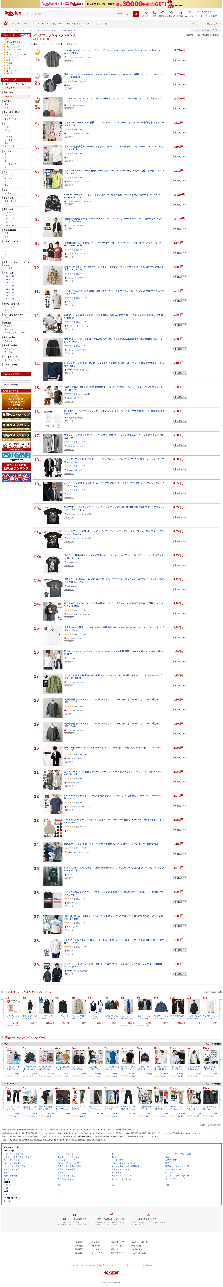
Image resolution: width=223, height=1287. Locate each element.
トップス (10, 44)
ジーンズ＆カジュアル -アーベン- (78, 254)
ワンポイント (10, 140)
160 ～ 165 (9, 276)
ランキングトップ (41, 24)
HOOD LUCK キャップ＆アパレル (78, 181)
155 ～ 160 (9, 289)
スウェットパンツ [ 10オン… (160, 1108)
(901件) (180, 1116)
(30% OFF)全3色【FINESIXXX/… (112, 1017)
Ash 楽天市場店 (73, 783)
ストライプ (9, 136)
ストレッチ (9, 307)
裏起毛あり (9, 348)
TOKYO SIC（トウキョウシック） (78, 370)
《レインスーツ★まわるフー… (127, 1017)
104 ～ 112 (9, 219)
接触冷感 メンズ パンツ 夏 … (29, 1108)
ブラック (8, 175)
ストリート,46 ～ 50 (66, 30)
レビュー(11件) (80, 322)
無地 (6, 127)
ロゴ (6, 133)
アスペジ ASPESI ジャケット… (79, 1017)
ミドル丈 (8, 268)
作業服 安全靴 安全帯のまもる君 (78, 852)
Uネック (8, 204)
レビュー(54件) (80, 153)
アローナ (70, 951)
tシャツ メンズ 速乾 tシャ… (112, 1068)
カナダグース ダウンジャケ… (45, 1017)
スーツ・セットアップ (16, 55)
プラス (7, 318)
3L (6, 257)
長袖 (6, 107)
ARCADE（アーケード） (75, 398)
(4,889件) (33, 1116)
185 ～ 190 (9, 299)
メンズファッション (46, 30)
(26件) (196, 1076)
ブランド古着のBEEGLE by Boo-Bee (79, 57)
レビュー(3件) (80, 129)
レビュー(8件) (80, 490)
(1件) (81, 1076)
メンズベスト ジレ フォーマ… (95, 1017)
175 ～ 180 (9, 286)
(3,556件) (132, 1076)
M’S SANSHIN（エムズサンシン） (79, 614)
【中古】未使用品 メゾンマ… (62, 1017)
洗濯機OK (9, 326)
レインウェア (12, 57)
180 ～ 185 (9, 292)
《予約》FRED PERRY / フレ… (144, 1068)
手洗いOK (9, 329)
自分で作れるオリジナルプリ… (13, 1017)
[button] (155, 14)
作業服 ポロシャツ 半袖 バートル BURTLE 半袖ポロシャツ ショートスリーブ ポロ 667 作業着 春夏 (111, 843)
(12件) (32, 1076)
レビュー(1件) (80, 81)
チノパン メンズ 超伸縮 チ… (78, 1108)
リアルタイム (87, 24)
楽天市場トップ (9, 30)
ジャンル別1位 (101, 24)
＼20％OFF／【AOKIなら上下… (13, 1068)
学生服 (9, 63)
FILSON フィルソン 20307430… (161, 1017)
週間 (68, 44)
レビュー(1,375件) (82, 394)
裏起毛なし (9, 352)
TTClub (69, 875)
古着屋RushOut (72, 562)
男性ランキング (57, 24)
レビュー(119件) (81, 754)
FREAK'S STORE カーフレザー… (177, 1017)
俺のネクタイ (71, 903)
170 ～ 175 (9, 283)
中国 (6, 236)
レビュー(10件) (80, 947)
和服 (8, 60)
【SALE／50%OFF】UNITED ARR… (95, 1109)
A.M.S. (69, 157)
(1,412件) (66, 1076)
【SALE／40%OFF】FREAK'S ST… (30, 1069)
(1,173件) (197, 1116)
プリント (8, 130)
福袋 (8, 68)
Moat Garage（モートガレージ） (78, 326)
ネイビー (8, 185)
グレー (7, 182)
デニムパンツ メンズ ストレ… (111, 1108)
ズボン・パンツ (13, 47)
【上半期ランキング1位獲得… (94, 1068)
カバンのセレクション (74, 638)
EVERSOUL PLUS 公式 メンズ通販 (79, 514)
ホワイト (8, 178)
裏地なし (8, 340)
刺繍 (6, 143)
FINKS (69, 831)
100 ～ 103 (9, 225)
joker (68, 494)
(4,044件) (82, 1116)
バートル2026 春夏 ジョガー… (209, 1108)
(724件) (147, 1116)
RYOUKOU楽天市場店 (74, 470)
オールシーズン (11, 164)
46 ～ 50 (8, 96)
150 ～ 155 (9, 296)
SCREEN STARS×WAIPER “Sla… (79, 1068)
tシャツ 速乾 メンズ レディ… (63, 1068)
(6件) (130, 1025)
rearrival (8, 193)
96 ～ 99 (8, 222)
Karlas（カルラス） (73, 927)
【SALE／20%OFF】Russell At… (194, 1068)
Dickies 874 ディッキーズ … (13, 1108)
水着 (8, 65)
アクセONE (71, 658)
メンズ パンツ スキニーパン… (193, 1108)
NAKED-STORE (72, 586)
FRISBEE (70, 85)
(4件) (163, 1076)
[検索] (136, 14)
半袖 (6, 104)
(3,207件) (99, 1076)
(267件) (49, 1116)
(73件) (49, 1076)
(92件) (16, 1116)
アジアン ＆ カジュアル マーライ (79, 133)
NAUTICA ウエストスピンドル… (210, 1017)
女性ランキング (73, 24)
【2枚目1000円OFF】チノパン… (145, 1108)
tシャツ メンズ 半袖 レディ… (128, 1068)
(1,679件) (164, 1116)
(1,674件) (17, 1076)
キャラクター (10, 146)
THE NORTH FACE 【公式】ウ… (30, 1017)
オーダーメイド (13, 71)
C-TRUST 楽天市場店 (75, 418)
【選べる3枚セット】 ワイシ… (210, 1068)
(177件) (16, 1025)
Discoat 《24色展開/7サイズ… (45, 1108)
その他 (9, 73)
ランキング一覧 (11, 384)
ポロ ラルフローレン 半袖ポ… (177, 1068)
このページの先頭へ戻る (211, 1125)
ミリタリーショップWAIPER (76, 225)
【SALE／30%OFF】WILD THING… (161, 1069)
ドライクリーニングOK (15, 332)
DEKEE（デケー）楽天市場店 (77, 971)
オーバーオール (13, 52)
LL (6, 251)
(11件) (147, 1025)
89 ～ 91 (8, 215)
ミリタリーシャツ (12, 360)
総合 (7, 39)
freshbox (69, 302)
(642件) (213, 1076)
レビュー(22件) (80, 827)
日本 (6, 233)
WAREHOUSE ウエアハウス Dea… (128, 1108)
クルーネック (10, 201)
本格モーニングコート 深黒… (144, 1017)
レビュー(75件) (80, 177)
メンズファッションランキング (54, 35)
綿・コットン (10, 115)
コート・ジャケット (15, 50)
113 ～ (7, 212)
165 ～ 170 (9, 279)
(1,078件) (115, 1116)
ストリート (9, 87)
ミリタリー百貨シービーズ (76, 105)
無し (6, 368)
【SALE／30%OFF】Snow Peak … (194, 1017)
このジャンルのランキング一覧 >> (206, 30)
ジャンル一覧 (196, 24)
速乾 (6, 310)
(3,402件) (115, 1076)
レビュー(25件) (80, 848)
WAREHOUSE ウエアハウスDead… (62, 1109)
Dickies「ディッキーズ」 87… (176, 1108)
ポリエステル (10, 119)
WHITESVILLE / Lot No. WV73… (46, 1068)
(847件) (180, 1076)
